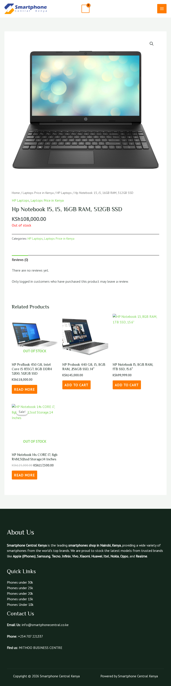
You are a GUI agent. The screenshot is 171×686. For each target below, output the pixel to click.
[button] (150, 8)
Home (16, 193)
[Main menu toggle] (162, 8)
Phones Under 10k (20, 604)
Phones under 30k (20, 582)
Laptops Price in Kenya (38, 193)
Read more (24, 389)
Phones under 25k (20, 588)
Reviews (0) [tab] (20, 259)
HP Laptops (64, 193)
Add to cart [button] (76, 385)
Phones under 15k (20, 599)
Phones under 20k (20, 593)
